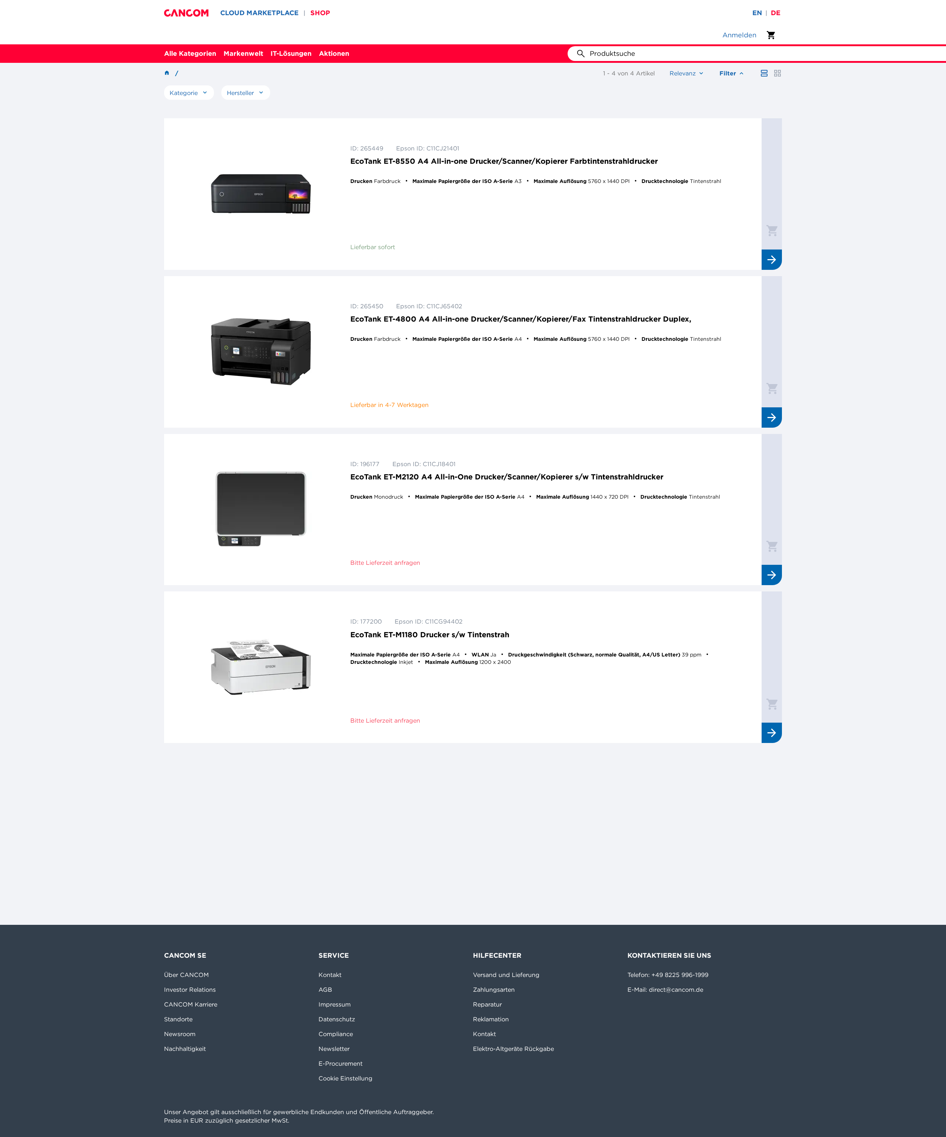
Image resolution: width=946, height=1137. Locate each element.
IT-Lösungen (291, 53)
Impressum (335, 1004)
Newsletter (334, 1048)
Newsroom (179, 1034)
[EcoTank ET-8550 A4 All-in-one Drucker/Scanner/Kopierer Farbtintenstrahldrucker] (260, 194)
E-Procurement (341, 1063)
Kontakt (330, 974)
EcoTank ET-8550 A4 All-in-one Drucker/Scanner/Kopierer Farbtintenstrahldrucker (504, 161)
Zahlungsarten (494, 989)
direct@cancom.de (676, 989)
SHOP (320, 13)
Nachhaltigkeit (185, 1048)
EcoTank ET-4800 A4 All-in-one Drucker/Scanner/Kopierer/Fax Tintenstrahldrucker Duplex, (520, 318)
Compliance (336, 1034)
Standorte (178, 1019)
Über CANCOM (186, 974)
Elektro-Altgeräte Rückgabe (513, 1048)
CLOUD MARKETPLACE (259, 13)
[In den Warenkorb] (771, 230)
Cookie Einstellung (345, 1078)
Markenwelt (243, 53)
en (757, 13)
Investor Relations (190, 989)
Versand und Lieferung (506, 974)
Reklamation (491, 1019)
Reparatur (487, 1004)
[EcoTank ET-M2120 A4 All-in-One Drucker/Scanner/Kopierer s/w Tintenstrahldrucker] (260, 509)
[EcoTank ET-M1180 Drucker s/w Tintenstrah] (260, 667)
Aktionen (334, 53)
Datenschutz (337, 1019)
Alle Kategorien (190, 53)
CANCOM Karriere (190, 1004)
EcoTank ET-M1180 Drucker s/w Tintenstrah (429, 634)
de (775, 13)
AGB (325, 989)
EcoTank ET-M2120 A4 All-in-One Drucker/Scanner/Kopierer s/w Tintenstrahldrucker (506, 476)
